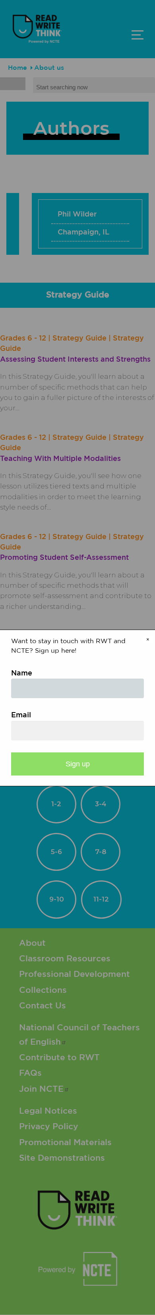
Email (21, 715)
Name (21, 673)
